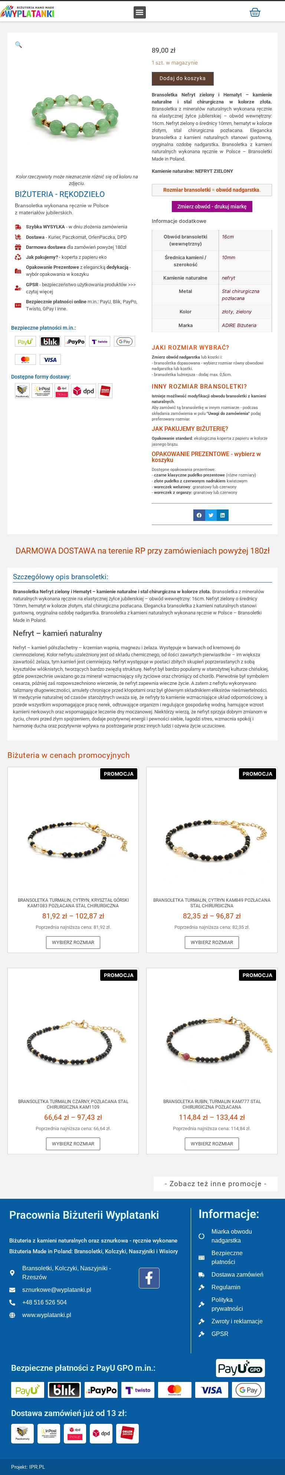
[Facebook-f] (149, 1278)
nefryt (228, 278)
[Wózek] (255, 12)
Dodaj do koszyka (183, 78)
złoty (227, 311)
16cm (228, 237)
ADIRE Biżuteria (239, 325)
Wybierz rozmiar (73, 942)
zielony (244, 311)
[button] (140, 12)
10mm (228, 257)
